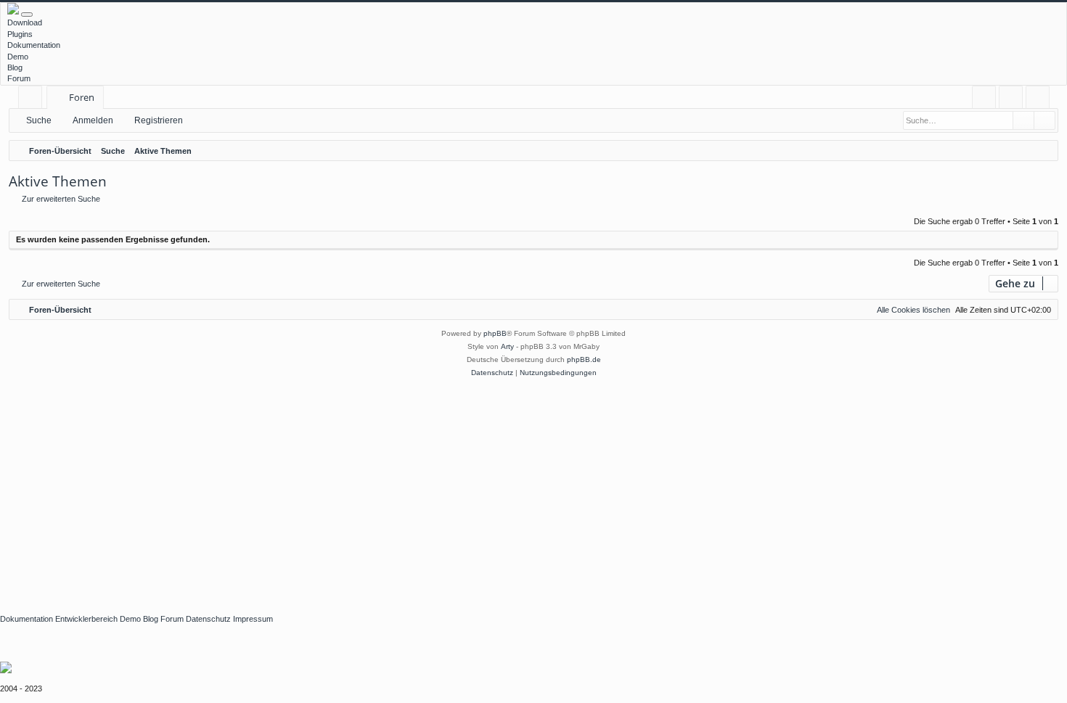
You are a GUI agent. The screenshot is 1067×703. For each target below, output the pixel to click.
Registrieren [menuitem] (1040, 100)
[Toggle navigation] (27, 14)
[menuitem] (984, 97)
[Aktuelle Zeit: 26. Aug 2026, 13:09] (1043, 151)
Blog (15, 67)
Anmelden (93, 120)
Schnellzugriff (33, 100)
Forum (18, 78)
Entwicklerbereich (86, 618)
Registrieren (158, 120)
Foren (81, 97)
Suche (39, 120)
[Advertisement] (435, 488)
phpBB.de (584, 359)
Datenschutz (208, 618)
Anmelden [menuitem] (1013, 100)
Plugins (20, 34)
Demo (17, 56)
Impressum (253, 618)
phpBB (495, 333)
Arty (507, 346)
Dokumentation (33, 45)
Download (24, 22)
